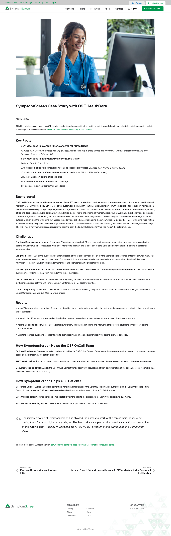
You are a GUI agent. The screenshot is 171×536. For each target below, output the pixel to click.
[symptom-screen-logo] (17, 8)
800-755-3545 (137, 508)
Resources (71, 515)
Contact (90, 508)
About (69, 512)
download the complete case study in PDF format (73, 445)
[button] (75, 9)
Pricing (70, 508)
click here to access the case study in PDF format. (69, 129)
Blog (89, 512)
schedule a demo (106, 445)
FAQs (89, 515)
